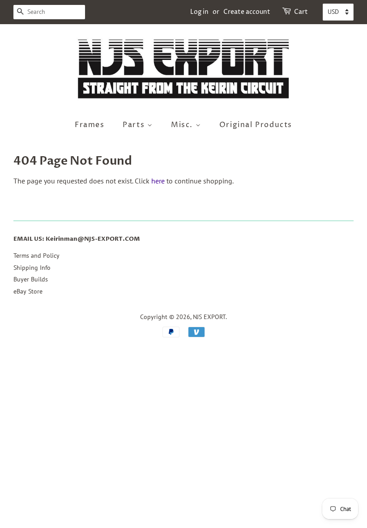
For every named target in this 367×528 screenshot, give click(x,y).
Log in (199, 12)
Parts (135, 125)
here (158, 180)
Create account (246, 12)
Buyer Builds (30, 279)
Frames (90, 125)
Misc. (183, 125)
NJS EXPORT (209, 317)
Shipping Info (32, 268)
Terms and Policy (36, 255)
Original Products (255, 125)
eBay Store (28, 291)
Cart (301, 12)
